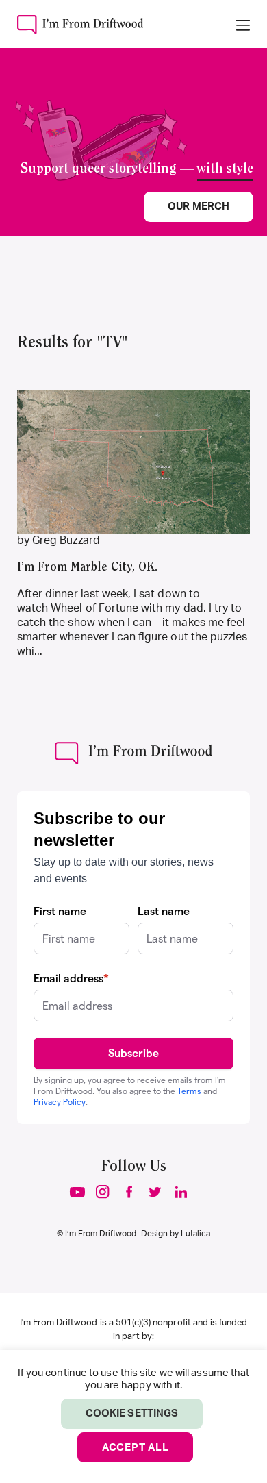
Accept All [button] (135, 1448)
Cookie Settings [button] (132, 1413)
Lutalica (195, 1234)
